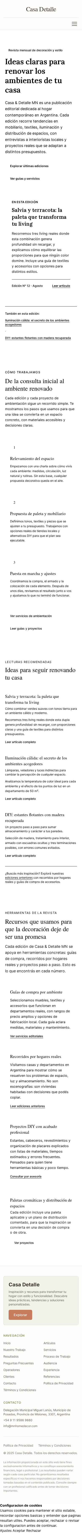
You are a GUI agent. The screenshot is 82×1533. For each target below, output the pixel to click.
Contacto (9, 1383)
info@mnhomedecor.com (20, 1426)
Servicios (50, 1349)
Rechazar (33, 1530)
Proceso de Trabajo (57, 1356)
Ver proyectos (24, 1242)
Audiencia (50, 1363)
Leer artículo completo (20, 742)
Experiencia (52, 1370)
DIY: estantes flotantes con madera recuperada (38, 338)
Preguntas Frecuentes (18, 1363)
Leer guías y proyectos (26, 628)
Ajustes (6, 1530)
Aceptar (19, 1530)
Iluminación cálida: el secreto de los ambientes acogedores (37, 322)
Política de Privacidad (58, 1383)
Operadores (11, 1370)
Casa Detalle (41, 9)
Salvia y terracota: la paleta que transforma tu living (32, 699)
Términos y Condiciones (19, 1390)
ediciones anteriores (19, 877)
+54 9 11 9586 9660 (17, 1420)
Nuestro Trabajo (14, 1349)
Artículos (49, 1343)
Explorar (20, 1315)
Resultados (11, 1356)
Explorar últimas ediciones (29, 166)
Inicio (7, 1343)
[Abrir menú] (74, 23)
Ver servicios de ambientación (31, 616)
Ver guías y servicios (25, 178)
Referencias (52, 1376)
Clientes (8, 1376)
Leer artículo (61, 285)
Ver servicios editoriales (26, 1036)
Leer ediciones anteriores (27, 1106)
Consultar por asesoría (25, 1176)
